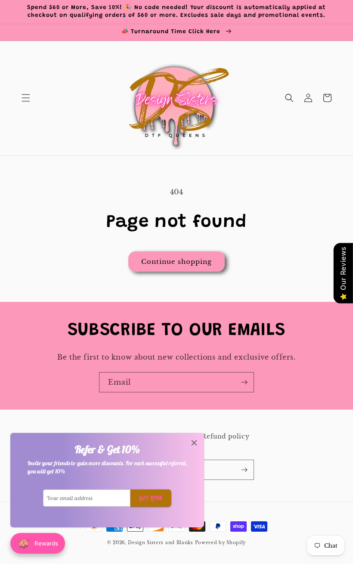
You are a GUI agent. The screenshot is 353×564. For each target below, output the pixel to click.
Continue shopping (176, 261)
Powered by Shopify (220, 542)
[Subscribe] (244, 382)
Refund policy (225, 436)
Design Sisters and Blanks (161, 542)
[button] (25, 97)
